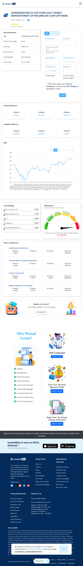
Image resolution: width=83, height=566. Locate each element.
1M (51, 150)
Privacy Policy (61, 560)
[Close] (34, 559)
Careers (38, 467)
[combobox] (69, 43)
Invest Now (57, 391)
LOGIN (63, 95)
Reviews (38, 473)
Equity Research (16, 519)
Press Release (40, 476)
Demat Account (16, 522)
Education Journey (62, 467)
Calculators (14, 516)
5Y (68, 150)
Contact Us (41, 312)
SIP (47, 33)
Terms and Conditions (35, 549)
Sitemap (71, 563)
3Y (64, 150)
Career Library (61, 473)
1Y (59, 150)
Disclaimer (62, 563)
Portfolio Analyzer (16, 499)
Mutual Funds (15, 507)
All (72, 150)
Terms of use (50, 560)
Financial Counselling (42, 484)
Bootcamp (59, 484)
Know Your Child (61, 487)
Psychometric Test (62, 482)
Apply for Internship (42, 482)
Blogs (37, 470)
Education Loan (16, 504)
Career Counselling (62, 479)
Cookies (71, 560)
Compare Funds (57, 356)
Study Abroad (61, 470)
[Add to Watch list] (28, 20)
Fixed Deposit (15, 510)
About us (39, 464)
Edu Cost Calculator (17, 501)
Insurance (14, 513)
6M (55, 150)
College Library (61, 476)
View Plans (39, 479)
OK (64, 549)
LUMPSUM (54, 33)
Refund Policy (51, 563)
